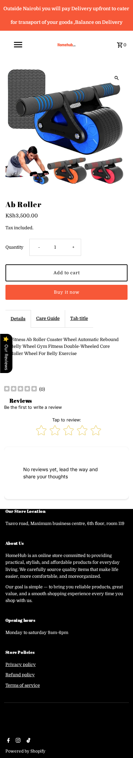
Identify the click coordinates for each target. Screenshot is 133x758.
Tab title (79, 318)
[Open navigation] (27, 44)
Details (18, 318)
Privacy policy (20, 664)
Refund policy (20, 674)
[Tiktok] (27, 741)
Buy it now (66, 292)
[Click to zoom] (116, 78)
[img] (20, 389)
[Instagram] (17, 741)
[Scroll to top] (118, 740)
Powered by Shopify (25, 751)
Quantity (14, 247)
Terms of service (22, 685)
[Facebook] (7, 741)
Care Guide (48, 318)
